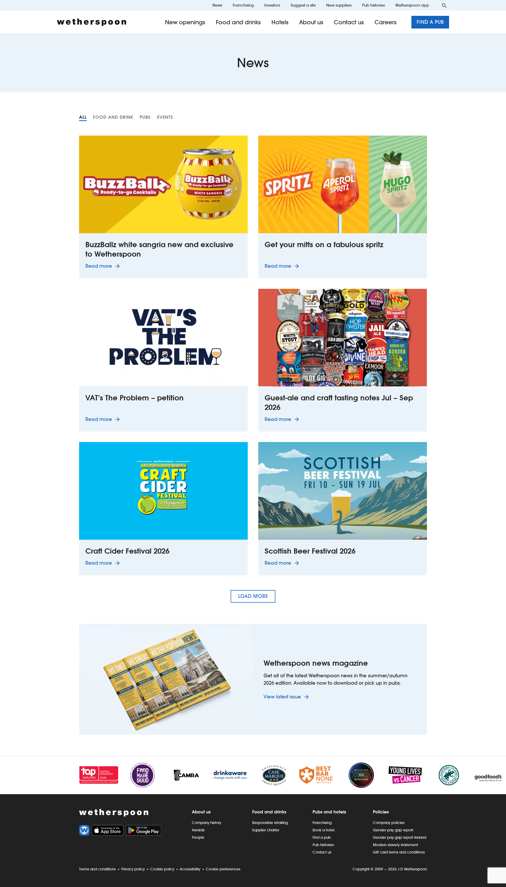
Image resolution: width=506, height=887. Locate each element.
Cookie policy (162, 869)
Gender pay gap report (393, 830)
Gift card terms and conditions (399, 852)
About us (311, 22)
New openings (185, 22)
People (198, 837)
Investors (272, 5)
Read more (103, 266)
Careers (385, 22)
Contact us (349, 22)
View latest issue (283, 697)
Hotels (280, 22)
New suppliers (339, 5)
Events (165, 117)
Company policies (389, 822)
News (217, 5)
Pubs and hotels (329, 812)
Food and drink (113, 117)
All (83, 117)
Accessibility (190, 869)
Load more (253, 596)
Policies (381, 812)
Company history (206, 822)
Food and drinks (238, 22)
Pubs (145, 117)
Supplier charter (265, 830)
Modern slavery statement (395, 844)
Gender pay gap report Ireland (399, 837)
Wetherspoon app (412, 5)
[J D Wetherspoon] (91, 22)
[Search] (444, 5)
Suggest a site (303, 5)
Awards (198, 830)
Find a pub (430, 22)
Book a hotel (323, 830)
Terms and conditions (97, 869)
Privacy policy (133, 869)
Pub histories (373, 5)
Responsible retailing (270, 822)
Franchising (243, 5)
